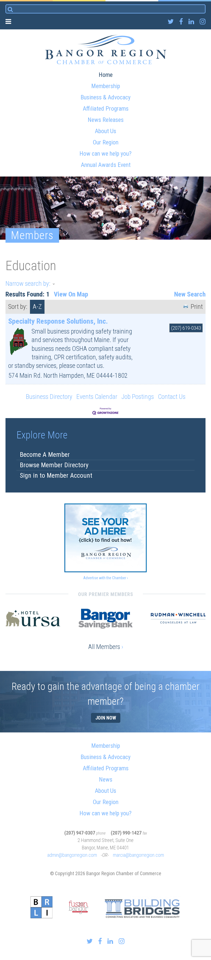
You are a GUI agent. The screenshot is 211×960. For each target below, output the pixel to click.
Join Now (105, 718)
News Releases (106, 119)
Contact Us (171, 397)
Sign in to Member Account (56, 475)
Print (197, 306)
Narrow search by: (27, 283)
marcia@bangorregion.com (138, 855)
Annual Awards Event (106, 164)
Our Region (105, 142)
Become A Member (45, 454)
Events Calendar (96, 397)
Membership (105, 86)
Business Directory (49, 397)
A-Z (37, 306)
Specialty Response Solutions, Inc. (58, 321)
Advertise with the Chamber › (105, 578)
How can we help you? (105, 153)
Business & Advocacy (105, 97)
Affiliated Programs (106, 108)
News (105, 779)
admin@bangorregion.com (72, 855)
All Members (105, 647)
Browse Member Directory (54, 465)
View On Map (71, 294)
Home (106, 74)
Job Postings (137, 397)
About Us (105, 131)
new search (190, 294)
